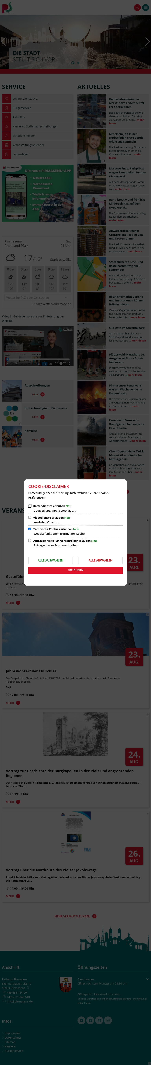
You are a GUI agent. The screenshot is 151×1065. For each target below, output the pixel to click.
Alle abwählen (100, 560)
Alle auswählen (50, 560)
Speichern (76, 570)
